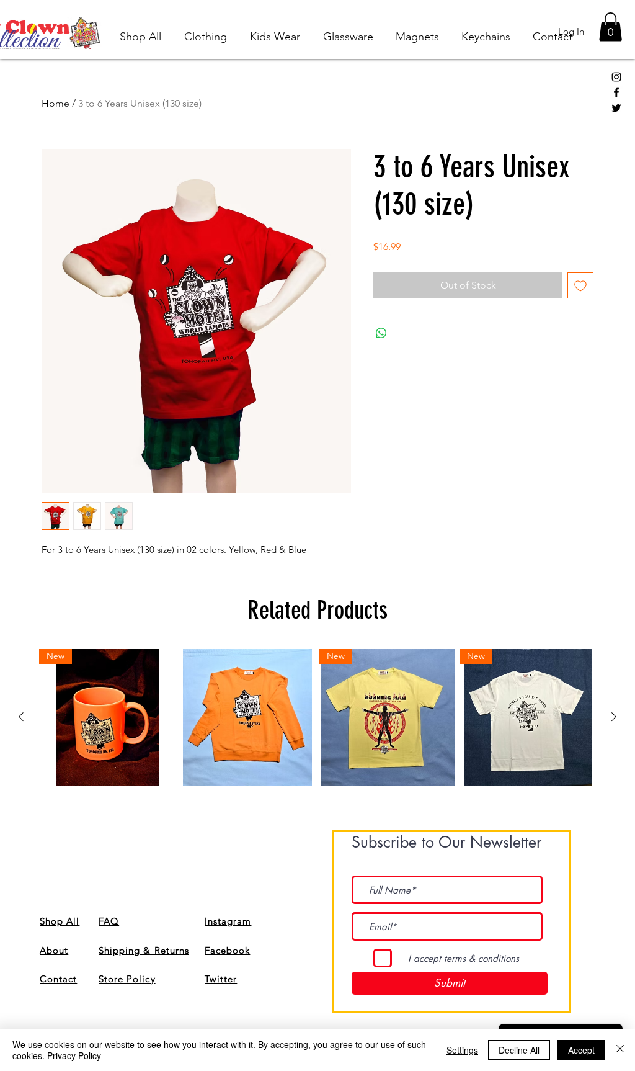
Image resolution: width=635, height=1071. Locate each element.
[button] (610, 27)
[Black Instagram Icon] (616, 77)
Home (55, 103)
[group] (317, 717)
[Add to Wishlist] (580, 285)
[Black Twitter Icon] (616, 108)
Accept (581, 1050)
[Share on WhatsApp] (381, 333)
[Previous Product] (21, 716)
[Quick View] (247, 717)
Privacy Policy (74, 1055)
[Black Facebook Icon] (616, 92)
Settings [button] (462, 1050)
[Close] (620, 1050)
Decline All (519, 1050)
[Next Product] (613, 716)
